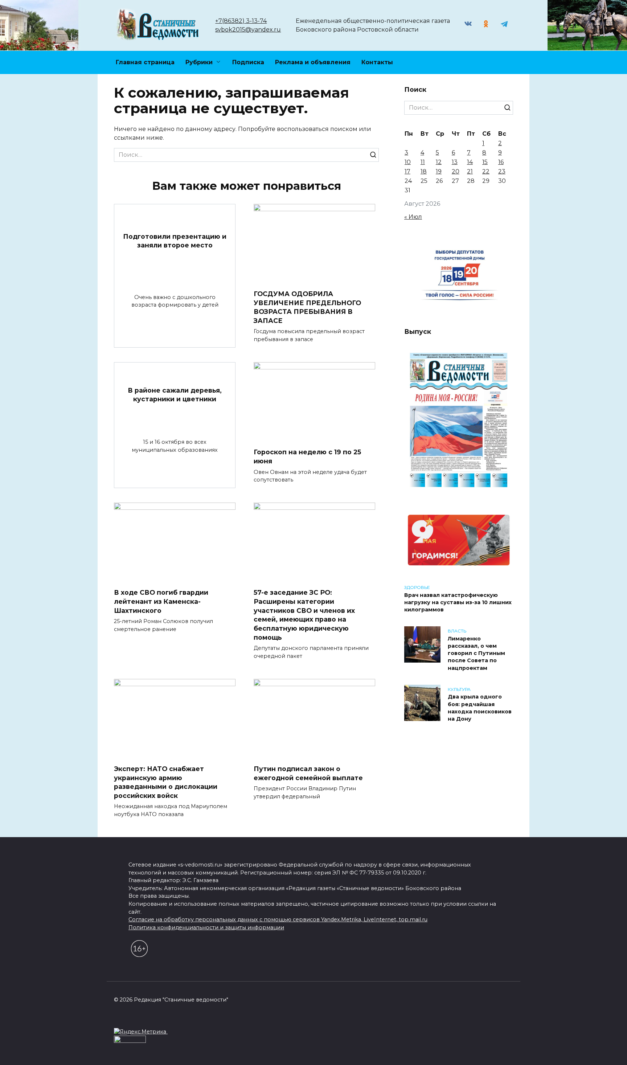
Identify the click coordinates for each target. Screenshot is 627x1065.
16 (501, 162)
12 (439, 162)
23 (501, 171)
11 (423, 162)
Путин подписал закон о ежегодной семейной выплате (308, 773)
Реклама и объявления (313, 62)
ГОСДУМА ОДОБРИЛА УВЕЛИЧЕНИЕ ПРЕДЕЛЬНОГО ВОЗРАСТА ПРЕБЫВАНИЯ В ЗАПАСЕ (307, 307)
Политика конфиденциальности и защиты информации (206, 927)
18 (424, 171)
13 (455, 162)
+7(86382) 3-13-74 (241, 20)
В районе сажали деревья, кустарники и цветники (175, 394)
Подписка (248, 62)
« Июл (413, 216)
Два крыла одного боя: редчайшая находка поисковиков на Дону (480, 708)
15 (485, 162)
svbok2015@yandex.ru (248, 29)
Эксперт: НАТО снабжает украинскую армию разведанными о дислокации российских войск (165, 782)
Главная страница (145, 62)
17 (407, 171)
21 (470, 171)
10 (408, 162)
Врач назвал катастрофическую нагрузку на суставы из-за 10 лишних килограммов (458, 602)
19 (439, 171)
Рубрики (199, 62)
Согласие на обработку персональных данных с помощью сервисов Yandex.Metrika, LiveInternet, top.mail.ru (277, 919)
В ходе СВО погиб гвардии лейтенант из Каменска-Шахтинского (161, 601)
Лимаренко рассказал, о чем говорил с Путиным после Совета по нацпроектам (476, 653)
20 (455, 171)
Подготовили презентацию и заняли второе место (174, 240)
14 (470, 162)
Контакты (377, 62)
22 (485, 171)
